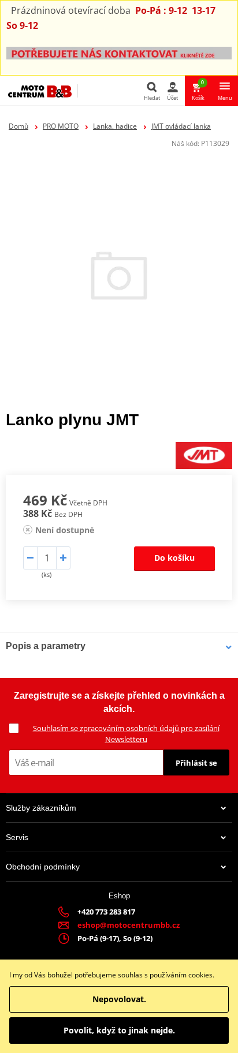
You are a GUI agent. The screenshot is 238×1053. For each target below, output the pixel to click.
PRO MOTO (61, 126)
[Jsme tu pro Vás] (119, 52)
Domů (18, 126)
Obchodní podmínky (43, 866)
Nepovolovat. (119, 999)
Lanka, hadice (115, 126)
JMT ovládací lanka (181, 126)
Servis (17, 837)
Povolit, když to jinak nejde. (119, 1030)
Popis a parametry (45, 646)
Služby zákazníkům (41, 807)
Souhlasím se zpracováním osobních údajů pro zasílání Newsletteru (126, 733)
